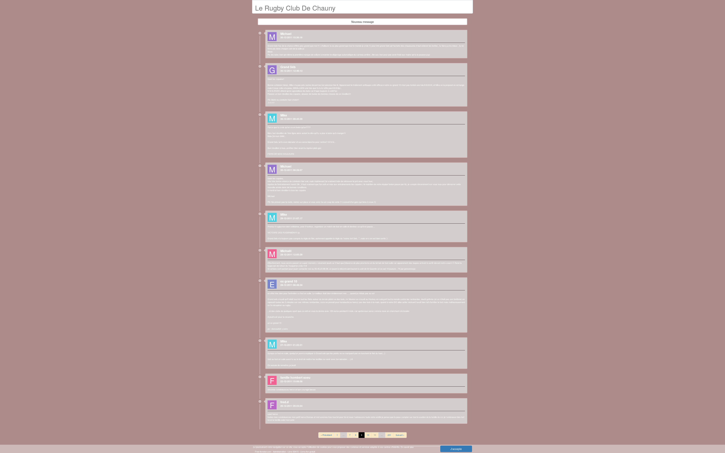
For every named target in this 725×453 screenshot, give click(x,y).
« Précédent (326, 434)
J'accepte (456, 449)
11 (375, 434)
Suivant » (400, 434)
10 (368, 434)
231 (389, 434)
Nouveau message (362, 22)
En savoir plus (407, 446)
